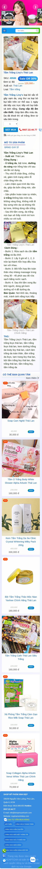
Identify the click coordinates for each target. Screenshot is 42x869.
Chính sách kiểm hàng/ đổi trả (16, 850)
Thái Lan (17, 85)
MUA (31, 432)
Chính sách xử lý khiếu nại (15, 840)
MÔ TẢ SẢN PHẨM (14, 142)
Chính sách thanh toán (24, 824)
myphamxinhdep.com (20, 816)
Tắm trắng (14, 89)
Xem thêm (31, 378)
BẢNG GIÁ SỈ (11, 147)
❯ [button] (36, 7)
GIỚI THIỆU (8, 824)
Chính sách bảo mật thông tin (16, 834)
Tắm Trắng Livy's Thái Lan (18, 72)
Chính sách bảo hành (13, 845)
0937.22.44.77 (29, 129)
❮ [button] (5, 7)
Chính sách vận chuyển (14, 829)
